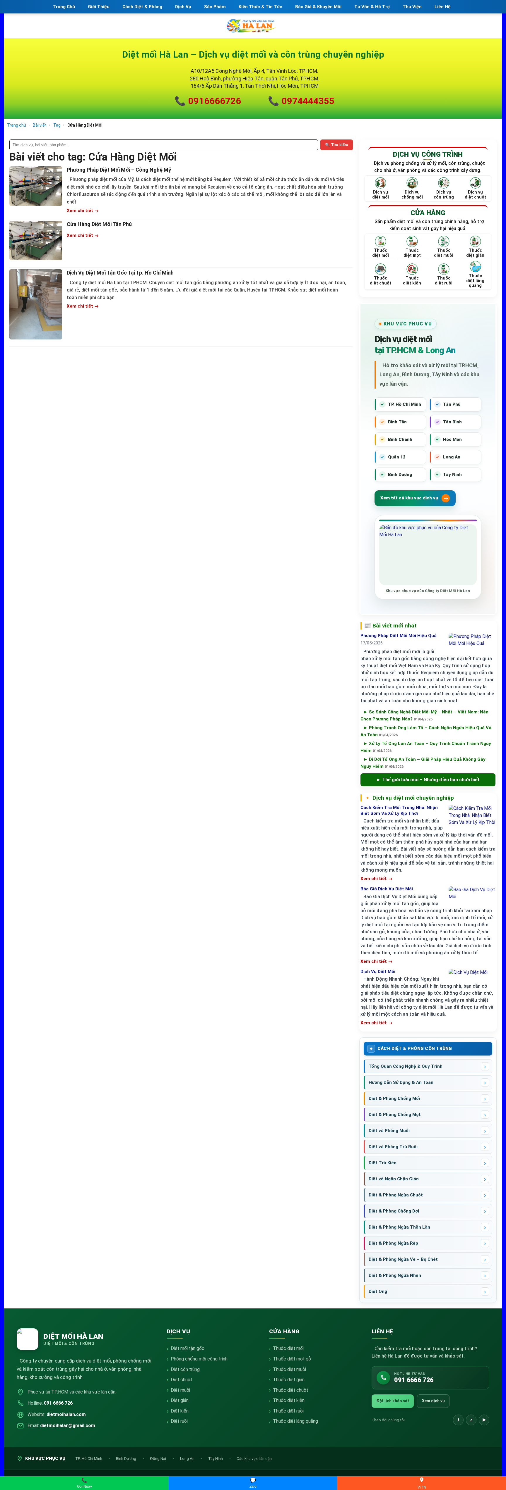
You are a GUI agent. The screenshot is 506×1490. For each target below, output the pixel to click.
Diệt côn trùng (185, 1369)
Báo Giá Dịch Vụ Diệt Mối (386, 888)
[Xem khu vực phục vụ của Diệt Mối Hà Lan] (428, 554)
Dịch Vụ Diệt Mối (377, 971)
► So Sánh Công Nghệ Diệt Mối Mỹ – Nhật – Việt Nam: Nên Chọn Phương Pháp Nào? (424, 715)
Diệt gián (180, 1400)
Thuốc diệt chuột (290, 1390)
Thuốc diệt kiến (289, 1400)
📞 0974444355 (301, 101)
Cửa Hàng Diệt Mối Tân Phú (99, 224)
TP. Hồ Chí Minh (89, 1458)
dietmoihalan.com (66, 1414)
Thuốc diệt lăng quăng (295, 1421)
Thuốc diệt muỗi (289, 1369)
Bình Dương (126, 1458)
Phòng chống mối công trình (199, 1359)
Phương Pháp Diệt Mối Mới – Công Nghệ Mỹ (119, 170)
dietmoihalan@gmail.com (67, 1425)
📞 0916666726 (208, 101)
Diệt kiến (180, 1411)
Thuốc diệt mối (288, 1348)
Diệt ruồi (179, 1421)
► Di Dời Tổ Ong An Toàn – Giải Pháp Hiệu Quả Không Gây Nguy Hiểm (423, 763)
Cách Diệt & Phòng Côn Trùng (414, 1048)
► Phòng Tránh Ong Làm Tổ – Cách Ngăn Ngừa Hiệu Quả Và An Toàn (425, 731)
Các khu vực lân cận (254, 1458)
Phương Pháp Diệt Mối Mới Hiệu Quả (398, 635)
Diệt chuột (181, 1379)
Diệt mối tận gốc (187, 1348)
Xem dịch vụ (433, 1400)
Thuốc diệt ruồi (288, 1411)
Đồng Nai (158, 1458)
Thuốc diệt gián (289, 1379)
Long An (187, 1458)
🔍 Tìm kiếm (336, 145)
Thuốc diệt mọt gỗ (292, 1359)
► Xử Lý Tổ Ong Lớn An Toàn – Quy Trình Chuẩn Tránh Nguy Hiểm (425, 747)
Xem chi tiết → (83, 210)
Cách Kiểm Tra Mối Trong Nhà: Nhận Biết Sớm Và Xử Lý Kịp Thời (399, 810)
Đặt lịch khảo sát (392, 1400)
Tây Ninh (216, 1458)
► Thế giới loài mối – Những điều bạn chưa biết (428, 779)
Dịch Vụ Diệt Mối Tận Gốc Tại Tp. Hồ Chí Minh (120, 273)
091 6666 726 (58, 1403)
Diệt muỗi (180, 1390)
